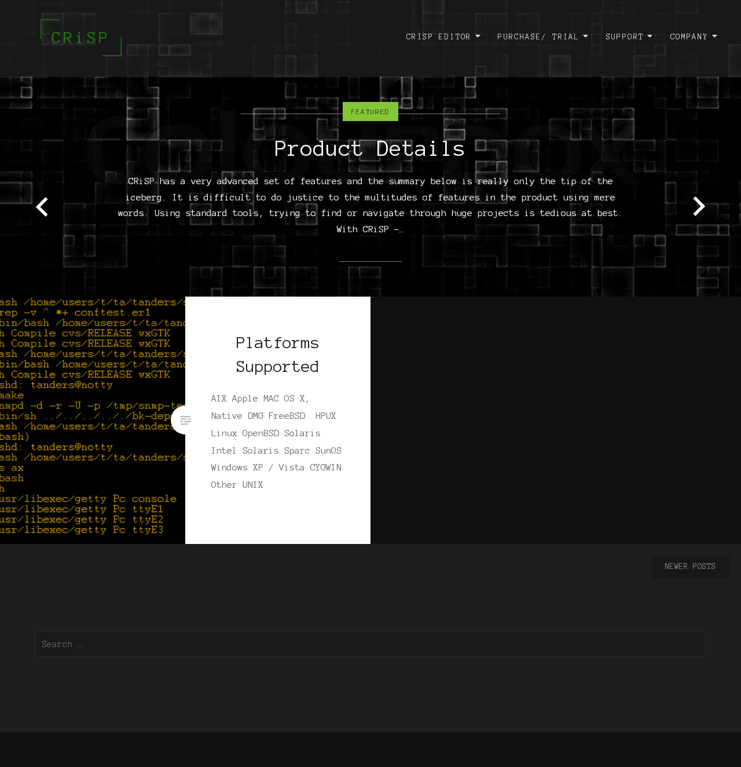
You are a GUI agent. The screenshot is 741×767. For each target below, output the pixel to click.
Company (689, 37)
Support (625, 37)
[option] (370, 148)
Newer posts (690, 567)
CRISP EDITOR (439, 37)
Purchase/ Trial (538, 37)
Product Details (370, 148)
